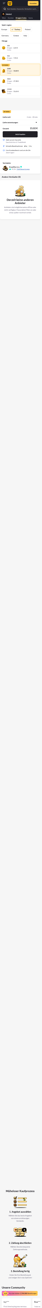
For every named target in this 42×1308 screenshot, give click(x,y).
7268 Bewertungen (23, 169)
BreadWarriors (14, 167)
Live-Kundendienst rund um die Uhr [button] (18, 150)
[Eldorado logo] (9, 3)
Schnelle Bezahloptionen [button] (14, 146)
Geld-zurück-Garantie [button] (13, 140)
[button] (20, 122)
